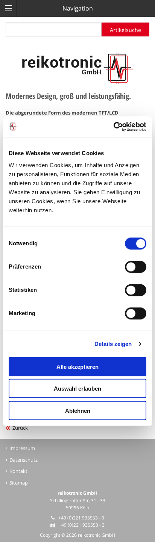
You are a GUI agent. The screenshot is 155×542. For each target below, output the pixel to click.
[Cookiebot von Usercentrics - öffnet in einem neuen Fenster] (113, 126)
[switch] (135, 267)
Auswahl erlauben (77, 388)
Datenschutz (23, 459)
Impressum (22, 448)
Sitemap (18, 482)
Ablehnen (77, 410)
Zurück (20, 427)
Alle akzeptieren (77, 366)
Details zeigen (113, 344)
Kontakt (18, 471)
